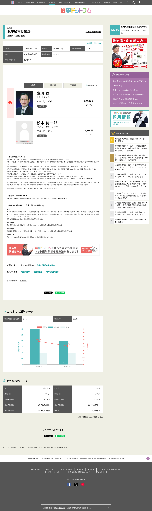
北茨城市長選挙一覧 (34, 447)
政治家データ (80, 2)
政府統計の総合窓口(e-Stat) (93, 417)
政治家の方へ (36, 469)
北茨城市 (23, 281)
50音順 (73, 85)
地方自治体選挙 (52, 272)
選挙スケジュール (65, 2)
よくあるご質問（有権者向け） (110, 469)
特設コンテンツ (119, 2)
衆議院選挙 (29, 2)
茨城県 (22, 447)
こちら (40, 188)
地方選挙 (52, 2)
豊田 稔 (43, 94)
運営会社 (80, 469)
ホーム (5, 447)
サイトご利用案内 (66, 469)
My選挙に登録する (94, 43)
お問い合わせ (99, 472)
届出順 (53, 85)
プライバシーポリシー (55, 472)
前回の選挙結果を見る (46, 265)
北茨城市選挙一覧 (93, 32)
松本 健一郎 (47, 124)
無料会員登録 (60, 508)
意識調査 (107, 2)
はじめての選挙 (94, 2)
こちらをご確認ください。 (59, 198)
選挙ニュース (50, 469)
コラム (19, 2)
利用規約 (91, 469)
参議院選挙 (41, 2)
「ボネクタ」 (70, 182)
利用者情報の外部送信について (79, 472)
